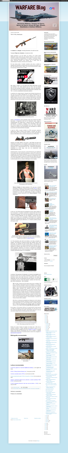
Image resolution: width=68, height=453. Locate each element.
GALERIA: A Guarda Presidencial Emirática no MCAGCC (50, 387)
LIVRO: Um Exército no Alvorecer (50, 400)
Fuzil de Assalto (33, 388)
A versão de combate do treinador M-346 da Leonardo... (51, 336)
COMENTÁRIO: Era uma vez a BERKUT (51, 374)
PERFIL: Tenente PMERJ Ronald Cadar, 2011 (52, 186)
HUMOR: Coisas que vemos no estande (51, 348)
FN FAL (29, 388)
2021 (46, 321)
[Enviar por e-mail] (23, 387)
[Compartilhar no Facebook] (26, 387)
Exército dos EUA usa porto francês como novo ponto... (51, 361)
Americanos (14, 388)
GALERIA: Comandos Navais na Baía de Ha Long (53, 240)
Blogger (38, 440)
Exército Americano (25, 388)
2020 (46, 322)
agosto (47, 328)
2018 (46, 424)
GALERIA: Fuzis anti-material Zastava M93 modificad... (51, 342)
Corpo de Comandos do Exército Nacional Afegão (50, 355)
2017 (46, 425)
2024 (46, 317)
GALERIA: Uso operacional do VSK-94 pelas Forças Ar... (51, 357)
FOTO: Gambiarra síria (52, 198)
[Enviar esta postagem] (21, 387)
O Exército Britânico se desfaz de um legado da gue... (51, 359)
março (47, 419)
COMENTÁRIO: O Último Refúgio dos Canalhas (52, 233)
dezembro (47, 323)
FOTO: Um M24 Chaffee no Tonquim (51, 383)
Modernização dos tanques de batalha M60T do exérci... (51, 365)
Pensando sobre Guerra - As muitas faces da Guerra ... (51, 347)
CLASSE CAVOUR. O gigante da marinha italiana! (50, 393)
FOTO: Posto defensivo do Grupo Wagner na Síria (50, 334)
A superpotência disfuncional (51, 211)
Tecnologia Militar (37, 388)
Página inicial (26, 418)
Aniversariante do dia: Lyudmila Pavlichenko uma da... (50, 371)
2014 (46, 429)
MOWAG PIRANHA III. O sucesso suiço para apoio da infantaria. (53, 219)
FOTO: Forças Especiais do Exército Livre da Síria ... (51, 399)
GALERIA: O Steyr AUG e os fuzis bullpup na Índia (50, 332)
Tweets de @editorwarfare (48, 274)
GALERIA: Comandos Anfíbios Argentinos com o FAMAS (50, 350)
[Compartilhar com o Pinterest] (27, 387)
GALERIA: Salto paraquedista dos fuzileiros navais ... (50, 380)
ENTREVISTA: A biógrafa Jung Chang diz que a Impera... (51, 413)
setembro (47, 327)
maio (46, 416)
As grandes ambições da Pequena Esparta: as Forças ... (51, 395)
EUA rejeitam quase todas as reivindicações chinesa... (50, 367)
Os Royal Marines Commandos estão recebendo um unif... (51, 402)
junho (47, 415)
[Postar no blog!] (24, 387)
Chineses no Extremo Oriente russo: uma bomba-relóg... (51, 376)
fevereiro (47, 420)
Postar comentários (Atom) (17, 419)
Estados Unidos (21, 388)
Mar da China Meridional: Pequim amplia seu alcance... (50, 363)
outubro (47, 326)
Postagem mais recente (14, 418)
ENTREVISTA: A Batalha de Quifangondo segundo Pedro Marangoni (53, 246)
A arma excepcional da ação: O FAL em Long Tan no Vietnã (22, 376)
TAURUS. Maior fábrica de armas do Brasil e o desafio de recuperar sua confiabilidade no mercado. (53, 226)
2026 (46, 315)
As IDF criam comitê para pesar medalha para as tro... (50, 382)
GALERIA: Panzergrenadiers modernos (51, 204)
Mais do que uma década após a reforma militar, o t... (50, 344)
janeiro (47, 421)
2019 (46, 423)
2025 (46, 316)
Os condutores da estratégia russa (51, 351)
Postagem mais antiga (37, 418)
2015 (46, 428)
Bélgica (17, 388)
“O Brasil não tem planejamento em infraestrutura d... (51, 410)
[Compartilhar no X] (25, 387)
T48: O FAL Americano (49, 391)
